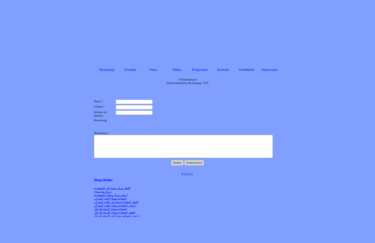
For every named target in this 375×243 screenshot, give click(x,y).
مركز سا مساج (102, 191)
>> (191, 173)
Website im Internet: (100, 114)
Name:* (98, 101)
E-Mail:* (99, 106)
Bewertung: (101, 120)
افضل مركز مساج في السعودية (112, 188)
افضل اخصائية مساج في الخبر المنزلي (116, 202)
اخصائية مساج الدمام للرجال (110, 209)
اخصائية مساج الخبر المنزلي (110, 198)
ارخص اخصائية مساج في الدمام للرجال (116, 216)
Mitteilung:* (101, 133)
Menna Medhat (103, 179)
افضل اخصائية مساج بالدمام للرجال (114, 212)
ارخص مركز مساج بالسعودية (111, 195)
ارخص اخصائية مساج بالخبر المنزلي (115, 205)
